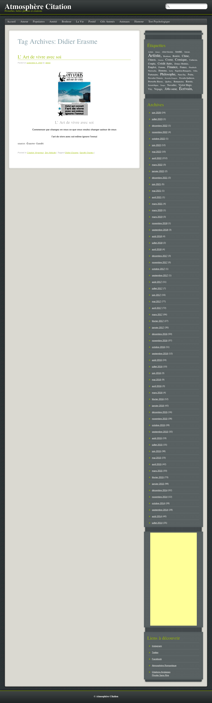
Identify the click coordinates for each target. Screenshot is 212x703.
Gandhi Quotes (87, 153)
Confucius (193, 60)
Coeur (169, 59)
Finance (172, 67)
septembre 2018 (160, 230)
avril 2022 (157, 158)
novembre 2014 (159, 497)
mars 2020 (157, 210)
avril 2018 (157, 249)
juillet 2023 (157, 119)
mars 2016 (157, 392)
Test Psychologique (159, 21)
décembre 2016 (159, 334)
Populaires (39, 21)
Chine (185, 56)
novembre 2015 (159, 418)
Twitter (155, 652)
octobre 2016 (158, 347)
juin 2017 (156, 295)
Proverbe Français (171, 78)
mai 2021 (156, 190)
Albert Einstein (167, 52)
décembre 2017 (159, 256)
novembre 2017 (159, 262)
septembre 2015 (160, 431)
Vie (150, 89)
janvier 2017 (158, 327)
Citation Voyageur (35, 153)
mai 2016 (156, 379)
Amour (24, 21)
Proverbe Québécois (186, 78)
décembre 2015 (159, 412)
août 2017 (157, 282)
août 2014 (157, 516)
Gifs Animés (107, 21)
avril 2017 (157, 308)
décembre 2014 (159, 490)
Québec (168, 81)
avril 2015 (157, 464)
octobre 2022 (158, 138)
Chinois (152, 59)
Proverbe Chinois (155, 78)
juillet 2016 (157, 366)
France (183, 67)
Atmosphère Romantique (164, 665)
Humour (139, 21)
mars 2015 (157, 470)
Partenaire (153, 74)
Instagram (157, 646)
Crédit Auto (165, 63)
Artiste (154, 55)
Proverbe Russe (155, 81)
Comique (181, 59)
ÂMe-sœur (171, 89)
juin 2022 (156, 145)
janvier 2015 (158, 484)
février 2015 (158, 477)
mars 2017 (157, 314)
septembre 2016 (160, 353)
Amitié (53, 21)
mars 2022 (157, 164)
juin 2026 (156, 112)
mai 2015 (156, 457)
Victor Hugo (184, 85)
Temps (162, 85)
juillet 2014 (157, 523)
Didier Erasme (72, 153)
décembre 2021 (159, 177)
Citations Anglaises (161, 672)
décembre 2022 (159, 125)
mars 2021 (157, 203)
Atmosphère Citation (38, 6)
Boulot (176, 56)
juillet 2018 (157, 243)
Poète (190, 74)
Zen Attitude (50, 153)
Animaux (124, 21)
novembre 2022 (159, 132)
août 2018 (157, 236)
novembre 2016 (159, 340)
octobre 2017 (158, 269)
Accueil (11, 21)
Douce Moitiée (181, 63)
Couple (151, 63)
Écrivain (185, 88)
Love (171, 70)
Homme (162, 70)
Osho (195, 71)
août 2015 (157, 438)
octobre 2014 (158, 503)
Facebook (157, 659)
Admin (48, 63)
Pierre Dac (182, 74)
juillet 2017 (157, 288)
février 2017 (158, 321)
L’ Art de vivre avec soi (39, 56)
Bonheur (66, 21)
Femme (161, 67)
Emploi (152, 67)
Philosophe (167, 74)
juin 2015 (156, 451)
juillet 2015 (157, 444)
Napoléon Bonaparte (183, 70)
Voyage (158, 89)
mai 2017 (156, 301)
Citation (160, 60)
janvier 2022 (158, 171)
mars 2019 (157, 217)
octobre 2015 (158, 425)
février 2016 (158, 399)
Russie (189, 81)
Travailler (171, 85)
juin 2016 (156, 373)
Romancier (178, 81)
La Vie (80, 21)
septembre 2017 (160, 275)
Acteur (150, 52)
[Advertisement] (173, 579)
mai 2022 (156, 151)
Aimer (157, 52)
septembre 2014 (160, 510)
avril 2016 (157, 386)
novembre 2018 (159, 223)
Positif (92, 21)
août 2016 (157, 360)
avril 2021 (157, 197)
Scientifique (153, 85)
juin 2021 (156, 184)
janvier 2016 (158, 405)
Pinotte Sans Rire (160, 675)
